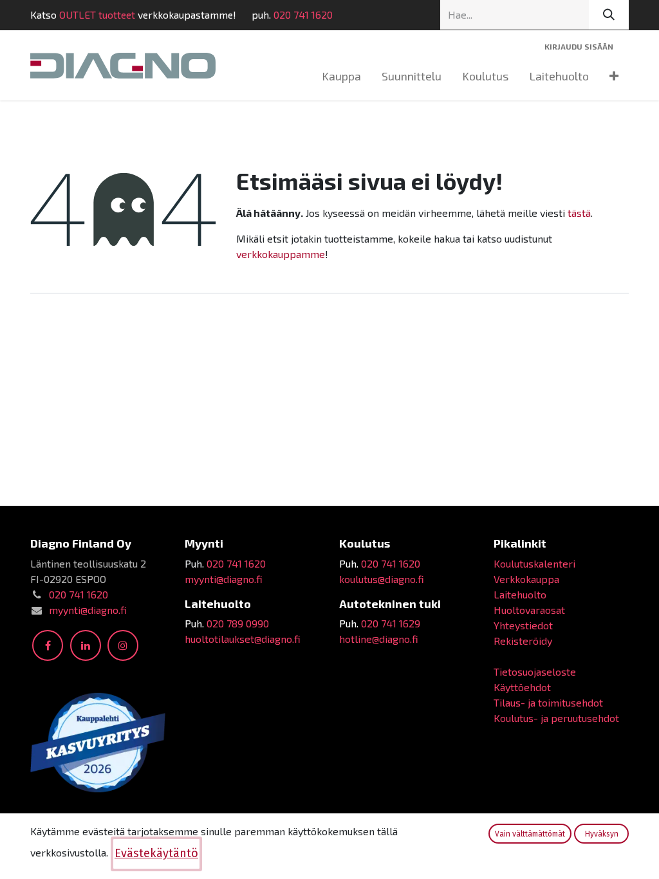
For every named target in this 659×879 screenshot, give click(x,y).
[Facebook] (47, 645)
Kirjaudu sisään (578, 46)
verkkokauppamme (280, 254)
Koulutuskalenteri (534, 563)
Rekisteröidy (523, 640)
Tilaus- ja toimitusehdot (548, 702)
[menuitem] (341, 76)
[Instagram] (122, 645)
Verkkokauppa (526, 579)
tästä (579, 213)
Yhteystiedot (523, 625)
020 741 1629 (390, 623)
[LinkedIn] (85, 645)
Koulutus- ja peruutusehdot (556, 718)
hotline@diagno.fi (378, 639)
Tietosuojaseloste (535, 671)
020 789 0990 (238, 623)
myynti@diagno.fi (88, 610)
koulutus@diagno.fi (381, 579)
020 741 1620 (303, 14)
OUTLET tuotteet (97, 14)
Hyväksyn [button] (601, 833)
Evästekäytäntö (156, 853)
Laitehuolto (520, 594)
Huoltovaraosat (529, 610)
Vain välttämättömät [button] (530, 833)
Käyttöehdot (522, 687)
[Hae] (609, 15)
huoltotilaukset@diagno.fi (243, 639)
